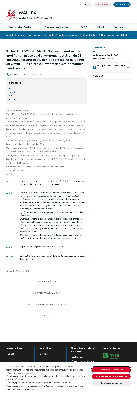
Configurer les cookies (111, 383)
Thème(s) (98, 76)
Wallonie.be (102, 4)
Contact (118, 27)
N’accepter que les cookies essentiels (111, 376)
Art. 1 (13, 88)
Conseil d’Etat (98, 47)
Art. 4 (12, 99)
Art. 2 (12, 92)
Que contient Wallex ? (21, 27)
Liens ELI (44, 354)
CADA (83, 27)
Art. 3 (12, 95)
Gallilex (11, 354)
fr (86, 4)
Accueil (9, 35)
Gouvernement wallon (83, 361)
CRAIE (100, 27)
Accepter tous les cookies (111, 369)
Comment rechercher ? (57, 27)
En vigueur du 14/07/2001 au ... (110, 67)
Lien (93, 51)
